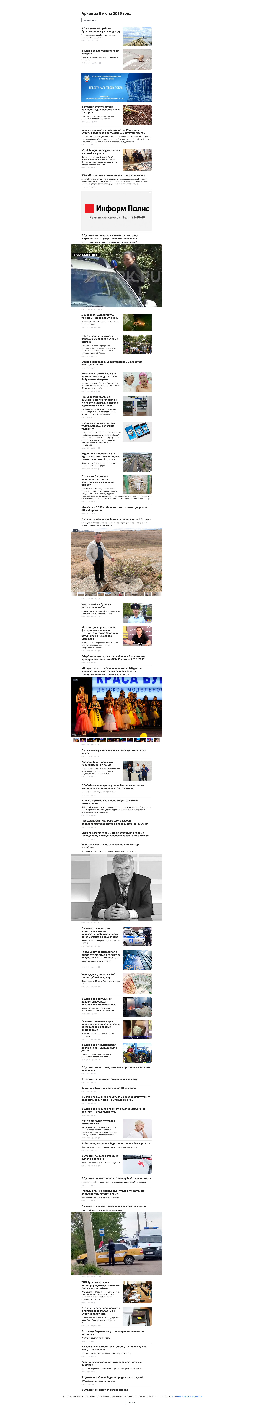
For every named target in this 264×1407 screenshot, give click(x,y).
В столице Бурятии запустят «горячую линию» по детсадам (112, 1333)
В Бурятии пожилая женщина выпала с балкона (99, 1157)
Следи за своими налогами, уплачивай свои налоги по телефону (98, 425)
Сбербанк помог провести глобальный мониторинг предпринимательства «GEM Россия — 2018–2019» (113, 658)
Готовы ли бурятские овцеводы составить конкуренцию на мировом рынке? (97, 480)
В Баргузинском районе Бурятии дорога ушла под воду (101, 30)
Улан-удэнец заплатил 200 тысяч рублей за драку (98, 976)
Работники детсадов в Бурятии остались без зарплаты (116, 1143)
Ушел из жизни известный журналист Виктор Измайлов (110, 846)
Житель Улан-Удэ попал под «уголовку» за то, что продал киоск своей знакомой (113, 1192)
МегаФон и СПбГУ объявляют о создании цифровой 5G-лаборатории (114, 509)
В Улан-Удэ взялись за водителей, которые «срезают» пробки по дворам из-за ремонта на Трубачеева (99, 932)
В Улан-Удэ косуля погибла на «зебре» (100, 52)
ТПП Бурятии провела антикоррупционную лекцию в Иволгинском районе (100, 1285)
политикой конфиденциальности (187, 1396)
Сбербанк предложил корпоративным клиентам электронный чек (111, 363)
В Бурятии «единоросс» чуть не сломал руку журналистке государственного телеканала (109, 237)
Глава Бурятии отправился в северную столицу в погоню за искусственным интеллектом (100, 954)
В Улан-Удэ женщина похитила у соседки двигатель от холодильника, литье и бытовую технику (115, 1098)
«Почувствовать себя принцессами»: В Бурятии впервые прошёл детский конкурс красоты (111, 670)
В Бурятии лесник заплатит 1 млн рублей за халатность (116, 1178)
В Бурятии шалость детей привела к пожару (109, 1079)
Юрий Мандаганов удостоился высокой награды (100, 152)
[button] (81, 594)
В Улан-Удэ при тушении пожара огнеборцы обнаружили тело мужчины (98, 1001)
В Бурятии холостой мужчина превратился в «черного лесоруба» (115, 1069)
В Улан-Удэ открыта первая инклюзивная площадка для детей (99, 1047)
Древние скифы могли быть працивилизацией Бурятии (116, 519)
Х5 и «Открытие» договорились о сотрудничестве (113, 175)
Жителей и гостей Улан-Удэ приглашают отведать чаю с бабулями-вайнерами (99, 376)
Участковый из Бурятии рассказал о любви (96, 606)
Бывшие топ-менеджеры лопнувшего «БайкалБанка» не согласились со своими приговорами (100, 1025)
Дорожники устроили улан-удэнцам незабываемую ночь (99, 316)
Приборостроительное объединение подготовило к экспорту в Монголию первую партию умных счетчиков (100, 401)
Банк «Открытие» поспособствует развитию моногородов (109, 802)
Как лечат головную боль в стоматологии (98, 1122)
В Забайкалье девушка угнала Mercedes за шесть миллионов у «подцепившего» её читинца (112, 787)
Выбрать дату (90, 20)
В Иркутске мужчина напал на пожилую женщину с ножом (113, 751)
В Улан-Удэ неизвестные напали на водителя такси (113, 1206)
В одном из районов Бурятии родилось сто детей (112, 1377)
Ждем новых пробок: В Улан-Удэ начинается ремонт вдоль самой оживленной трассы (100, 456)
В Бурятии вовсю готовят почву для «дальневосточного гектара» (100, 109)
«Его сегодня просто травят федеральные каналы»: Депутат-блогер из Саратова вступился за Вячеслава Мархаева (99, 633)
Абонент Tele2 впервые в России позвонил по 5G (97, 763)
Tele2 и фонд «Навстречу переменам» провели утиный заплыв (99, 339)
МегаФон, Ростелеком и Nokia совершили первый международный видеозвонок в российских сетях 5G (115, 834)
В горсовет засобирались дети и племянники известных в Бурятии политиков (100, 1311)
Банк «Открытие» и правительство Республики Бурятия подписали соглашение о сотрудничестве (113, 131)
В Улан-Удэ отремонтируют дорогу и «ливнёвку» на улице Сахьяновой (113, 1348)
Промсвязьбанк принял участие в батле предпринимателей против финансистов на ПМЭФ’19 (114, 822)
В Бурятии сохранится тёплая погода (104, 1389)
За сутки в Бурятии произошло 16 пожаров (108, 1087)
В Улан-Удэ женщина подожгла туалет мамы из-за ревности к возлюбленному (113, 1110)
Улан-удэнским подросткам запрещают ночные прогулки (111, 1363)
